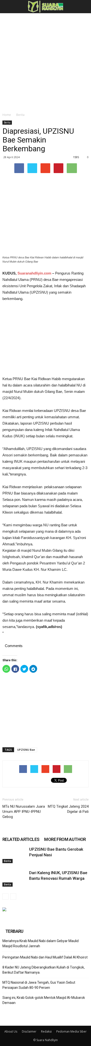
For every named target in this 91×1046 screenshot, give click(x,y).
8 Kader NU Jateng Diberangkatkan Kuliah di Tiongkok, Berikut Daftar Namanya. (43, 969)
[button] (84, 6)
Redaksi (46, 1031)
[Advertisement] (45, 61)
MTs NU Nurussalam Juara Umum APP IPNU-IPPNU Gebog (23, 811)
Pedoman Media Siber (71, 1031)
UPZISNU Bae (26, 749)
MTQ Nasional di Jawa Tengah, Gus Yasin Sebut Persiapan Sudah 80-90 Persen (38, 985)
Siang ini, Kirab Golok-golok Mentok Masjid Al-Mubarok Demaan (43, 1000)
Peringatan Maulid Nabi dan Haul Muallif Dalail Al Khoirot (45, 957)
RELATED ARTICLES (20, 839)
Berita (20, 115)
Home (6, 115)
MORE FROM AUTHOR (65, 839)
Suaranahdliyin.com (34, 273)
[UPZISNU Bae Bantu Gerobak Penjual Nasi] (14, 855)
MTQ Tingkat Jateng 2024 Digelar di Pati (68, 809)
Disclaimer (29, 1031)
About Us (10, 1031)
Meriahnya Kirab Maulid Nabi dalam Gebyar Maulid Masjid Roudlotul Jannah (40, 943)
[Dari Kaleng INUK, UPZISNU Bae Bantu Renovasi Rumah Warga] (14, 878)
